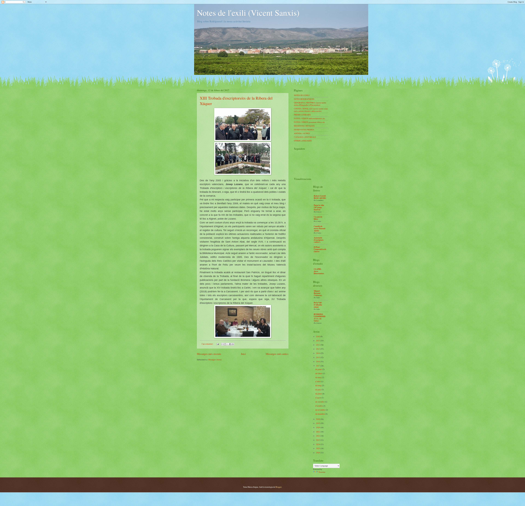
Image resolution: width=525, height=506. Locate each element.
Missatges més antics (277, 354)
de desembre (320, 414)
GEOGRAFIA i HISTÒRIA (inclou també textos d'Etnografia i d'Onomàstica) (310, 103)
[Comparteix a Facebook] (230, 344)
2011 (318, 340)
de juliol (318, 393)
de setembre (320, 401)
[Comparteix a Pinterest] (232, 344)
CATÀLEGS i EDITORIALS (305, 137)
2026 (318, 452)
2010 (318, 336)
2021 (318, 431)
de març (318, 377)
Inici (243, 354)
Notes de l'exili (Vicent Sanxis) (248, 12)
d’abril (318, 381)
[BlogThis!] (225, 344)
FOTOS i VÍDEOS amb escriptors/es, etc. (309, 118)
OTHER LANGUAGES (303, 140)
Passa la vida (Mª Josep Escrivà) (319, 207)
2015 (318, 357)
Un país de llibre (318, 217)
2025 (318, 448)
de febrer (319, 373)
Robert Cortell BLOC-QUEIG (320, 197)
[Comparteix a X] (227, 344)
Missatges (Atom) (215, 359)
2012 (318, 344)
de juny (318, 389)
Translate (322, 472)
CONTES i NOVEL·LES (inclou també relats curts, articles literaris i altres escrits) (311, 109)
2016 (318, 361)
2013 (318, 349)
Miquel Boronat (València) (318, 293)
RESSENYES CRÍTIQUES (304, 125)
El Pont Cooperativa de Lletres (320, 249)
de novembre (320, 409)
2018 (318, 419)
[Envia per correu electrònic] (222, 344)
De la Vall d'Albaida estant (318, 304)
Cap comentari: (208, 344)
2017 (318, 365)
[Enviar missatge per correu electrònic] (217, 344)
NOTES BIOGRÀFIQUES (304, 99)
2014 (318, 353)
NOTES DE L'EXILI (302, 95)
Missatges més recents (209, 354)
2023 (318, 440)
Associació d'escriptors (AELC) (318, 239)
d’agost (318, 397)
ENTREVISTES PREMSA (304, 129)
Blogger (278, 487)
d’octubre (319, 405)
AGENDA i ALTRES (302, 133)
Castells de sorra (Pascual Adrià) (319, 228)
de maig (318, 385)
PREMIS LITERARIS (302, 114)
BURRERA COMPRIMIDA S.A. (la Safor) (319, 317)
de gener (318, 369)
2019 (318, 423)
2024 (318, 444)
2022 (318, 435)
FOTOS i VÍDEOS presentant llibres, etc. (309, 122)
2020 (318, 427)
